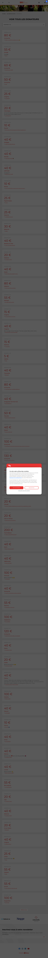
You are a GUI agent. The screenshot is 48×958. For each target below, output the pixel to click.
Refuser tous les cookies (24, 490)
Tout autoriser (16, 487)
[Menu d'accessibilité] (46, 1)
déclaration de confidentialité (16, 477)
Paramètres (31, 487)
